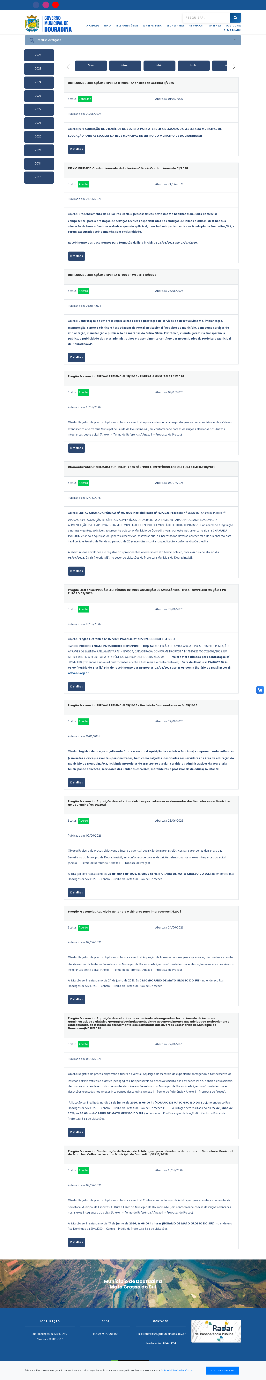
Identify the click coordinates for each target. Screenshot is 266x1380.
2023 (38, 96)
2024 (38, 82)
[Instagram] (45, 5)
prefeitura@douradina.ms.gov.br (165, 1334)
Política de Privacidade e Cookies (177, 1370)
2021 (38, 123)
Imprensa (214, 25)
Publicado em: (76, 114)
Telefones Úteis (127, 25)
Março (125, 65)
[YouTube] (55, 5)
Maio (91, 65)
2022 (38, 109)
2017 (38, 177)
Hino (107, 25)
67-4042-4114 (167, 1343)
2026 (38, 55)
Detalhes (76, 149)
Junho (193, 65)
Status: (72, 99)
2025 (38, 68)
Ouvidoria (233, 25)
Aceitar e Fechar (222, 1370)
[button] (234, 66)
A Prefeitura (152, 25)
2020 (38, 136)
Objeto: (73, 129)
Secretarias (175, 25)
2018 (38, 163)
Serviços (196, 25)
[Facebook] (36, 5)
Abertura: (161, 99)
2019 (38, 150)
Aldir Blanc (232, 30)
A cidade (92, 25)
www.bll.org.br (78, 673)
